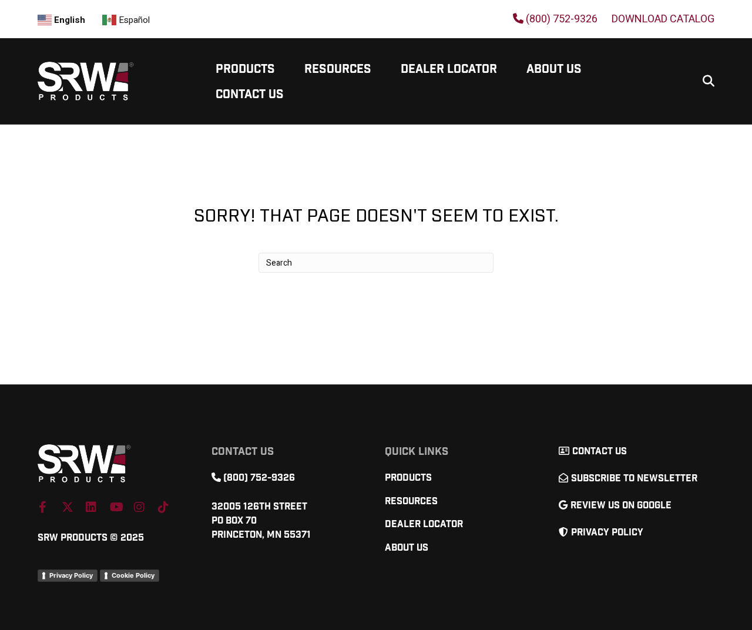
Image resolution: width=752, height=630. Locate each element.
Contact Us (250, 94)
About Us (554, 69)
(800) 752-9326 (560, 19)
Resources (337, 69)
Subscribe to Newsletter (634, 478)
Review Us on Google (621, 506)
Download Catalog (663, 19)
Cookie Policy (133, 575)
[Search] (704, 81)
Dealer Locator (449, 69)
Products (245, 69)
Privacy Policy (71, 575)
